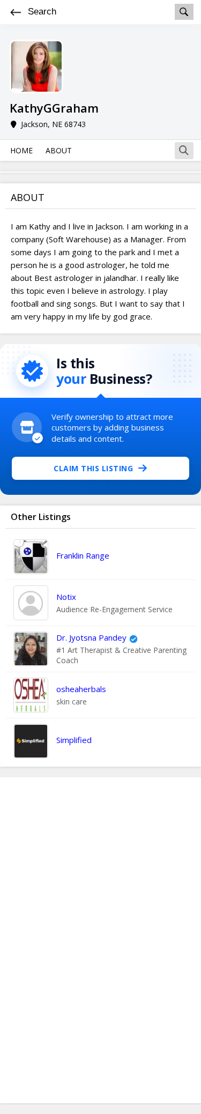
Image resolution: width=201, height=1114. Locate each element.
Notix (66, 596)
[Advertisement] (100, 940)
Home (21, 150)
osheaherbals (81, 689)
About (59, 150)
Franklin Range (82, 555)
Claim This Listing (93, 468)
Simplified (74, 739)
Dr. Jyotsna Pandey (91, 637)
